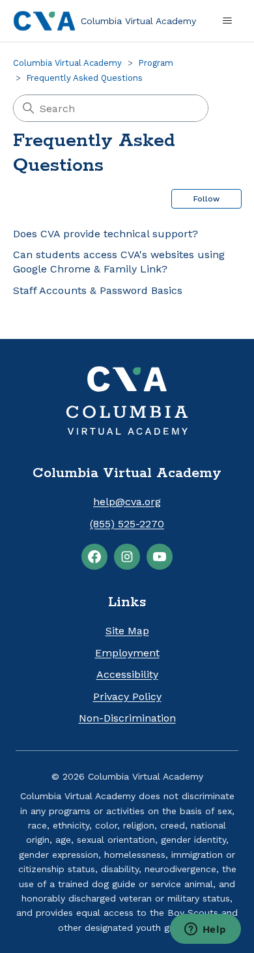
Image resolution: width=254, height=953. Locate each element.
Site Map (127, 630)
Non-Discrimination (127, 718)
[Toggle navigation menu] (227, 20)
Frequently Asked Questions (84, 78)
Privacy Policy (127, 696)
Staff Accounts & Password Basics (97, 290)
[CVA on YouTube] (160, 557)
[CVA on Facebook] (94, 557)
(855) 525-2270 (127, 524)
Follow (206, 198)
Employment (127, 653)
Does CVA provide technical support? (105, 233)
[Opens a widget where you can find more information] (205, 930)
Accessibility (127, 674)
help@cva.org (127, 501)
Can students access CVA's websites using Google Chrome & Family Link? (119, 261)
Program (155, 63)
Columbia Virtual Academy (67, 63)
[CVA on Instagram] (127, 557)
